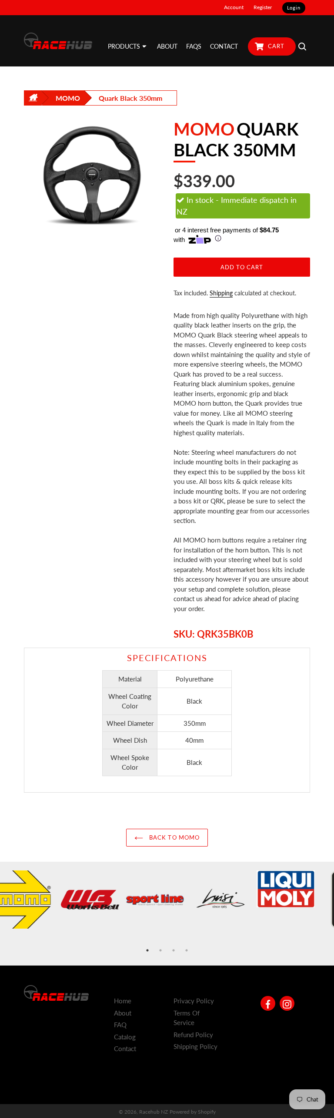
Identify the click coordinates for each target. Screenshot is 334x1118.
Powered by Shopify (193, 1111)
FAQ (120, 1025)
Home (122, 1001)
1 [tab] (147, 950)
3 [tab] (173, 950)
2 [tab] (160, 950)
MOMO (68, 98)
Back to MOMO (173, 837)
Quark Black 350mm (130, 98)
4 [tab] (186, 950)
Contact (125, 1048)
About (122, 1013)
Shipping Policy (195, 1046)
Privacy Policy (194, 1001)
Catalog (125, 1037)
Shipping (221, 293)
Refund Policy (193, 1035)
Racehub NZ (153, 1111)
